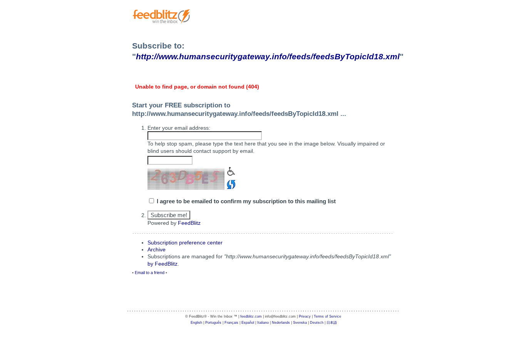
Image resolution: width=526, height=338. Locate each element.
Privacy (305, 316)
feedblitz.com (251, 316)
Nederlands (281, 323)
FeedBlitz (189, 223)
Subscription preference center (185, 242)
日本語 (332, 323)
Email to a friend (149, 272)
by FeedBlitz (162, 264)
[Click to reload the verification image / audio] (230, 183)
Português (213, 323)
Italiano (263, 323)
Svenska (300, 323)
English (196, 323)
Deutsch (316, 323)
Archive (156, 249)
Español (247, 323)
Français (231, 323)
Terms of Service (327, 316)
